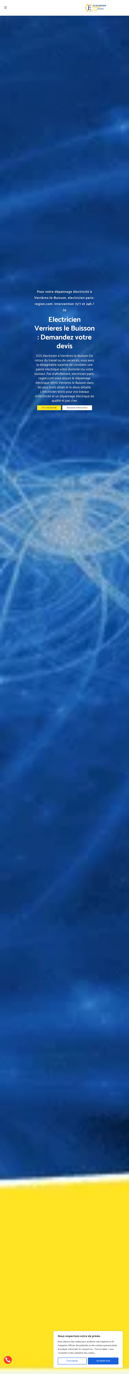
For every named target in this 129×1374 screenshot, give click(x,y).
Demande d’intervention (77, 407)
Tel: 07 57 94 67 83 (49, 407)
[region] (88, 1349)
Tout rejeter (72, 1361)
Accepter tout (103, 1361)
